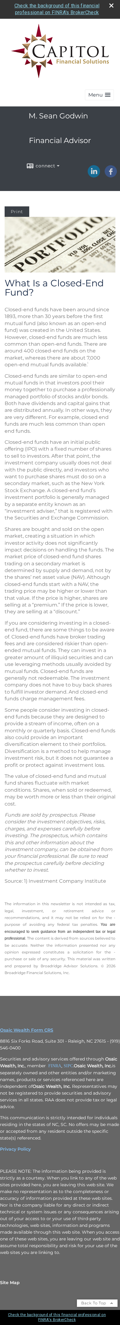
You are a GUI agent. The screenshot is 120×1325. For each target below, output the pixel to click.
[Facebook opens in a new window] (111, 175)
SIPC (68, 1066)
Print (17, 211)
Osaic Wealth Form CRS (26, 1030)
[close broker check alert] (111, 5)
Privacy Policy (15, 1149)
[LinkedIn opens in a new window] (94, 175)
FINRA (54, 1066)
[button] (99, 95)
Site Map (10, 1282)
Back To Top (94, 1303)
